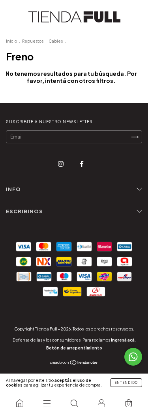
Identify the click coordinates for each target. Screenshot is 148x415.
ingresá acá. (123, 340)
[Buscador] (74, 403)
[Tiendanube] (74, 363)
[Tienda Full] (19, 403)
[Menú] (46, 403)
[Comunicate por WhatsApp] (133, 357)
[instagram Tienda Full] (61, 164)
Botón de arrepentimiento (74, 348)
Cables (56, 41)
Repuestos (32, 41)
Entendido (126, 383)
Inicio (11, 41)
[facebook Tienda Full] (82, 164)
